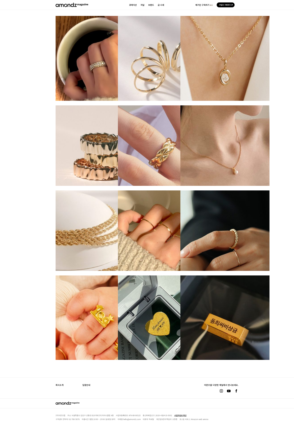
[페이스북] (236, 391)
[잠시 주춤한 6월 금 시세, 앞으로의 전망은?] (225, 154)
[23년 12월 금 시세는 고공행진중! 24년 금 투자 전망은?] (162, 324)
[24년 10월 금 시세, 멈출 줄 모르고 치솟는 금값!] (162, 65)
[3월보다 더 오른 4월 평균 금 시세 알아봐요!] (162, 239)
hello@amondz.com (132, 419)
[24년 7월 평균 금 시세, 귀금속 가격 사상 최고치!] (162, 154)
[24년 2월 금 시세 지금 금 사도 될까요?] (225, 239)
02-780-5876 (74, 419)
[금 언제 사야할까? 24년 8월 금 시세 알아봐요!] (100, 154)
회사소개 (60, 384)
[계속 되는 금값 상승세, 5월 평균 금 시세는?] (100, 239)
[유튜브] (229, 391)
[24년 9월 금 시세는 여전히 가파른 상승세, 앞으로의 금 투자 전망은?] (225, 65)
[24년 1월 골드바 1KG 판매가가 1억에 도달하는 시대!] (100, 324)
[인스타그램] (221, 391)
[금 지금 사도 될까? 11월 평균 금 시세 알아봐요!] (225, 324)
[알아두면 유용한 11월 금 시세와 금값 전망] (100, 65)
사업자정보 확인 (180, 415)
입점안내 (86, 384)
